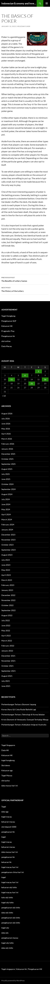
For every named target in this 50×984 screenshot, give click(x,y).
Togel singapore (8, 969)
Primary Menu (46, 3)
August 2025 (6, 469)
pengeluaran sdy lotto (10, 917)
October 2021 (7, 666)
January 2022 (7, 651)
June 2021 (5, 686)
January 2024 (7, 529)
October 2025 (7, 459)
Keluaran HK (7, 326)
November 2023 (8, 539)
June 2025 (5, 479)
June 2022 (5, 625)
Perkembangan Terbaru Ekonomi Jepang (18, 704)
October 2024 (7, 484)
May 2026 (5, 428)
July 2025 (5, 474)
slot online (5, 341)
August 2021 (6, 676)
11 (11, 379)
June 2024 (5, 504)
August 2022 (6, 615)
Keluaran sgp (7, 770)
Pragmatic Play (7, 331)
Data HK (5, 750)
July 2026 (5, 418)
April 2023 (6, 575)
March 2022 (6, 640)
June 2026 (5, 423)
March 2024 (6, 519)
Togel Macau (6, 775)
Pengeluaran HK (35, 969)
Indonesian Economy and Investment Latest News (19, 3)
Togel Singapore (8, 745)
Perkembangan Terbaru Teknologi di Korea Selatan (23, 714)
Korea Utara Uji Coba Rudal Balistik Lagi (18, 709)
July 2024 (5, 499)
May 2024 (5, 509)
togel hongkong (8, 760)
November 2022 (8, 600)
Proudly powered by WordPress (13, 981)
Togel (3, 806)
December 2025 (8, 454)
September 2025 (8, 464)
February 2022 (7, 645)
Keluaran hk (21, 969)
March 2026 (6, 439)
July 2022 (5, 620)
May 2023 (5, 570)
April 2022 (6, 635)
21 (32, 383)
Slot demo (5, 765)
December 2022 (8, 595)
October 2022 (7, 605)
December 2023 (8, 534)
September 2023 (8, 550)
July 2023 (5, 560)
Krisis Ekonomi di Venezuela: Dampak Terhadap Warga (24, 719)
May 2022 (5, 630)
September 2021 (8, 671)
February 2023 (7, 585)
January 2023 (7, 590)
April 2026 (6, 433)
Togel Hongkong (8, 316)
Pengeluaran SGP (8, 321)
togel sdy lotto (7, 943)
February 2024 (7, 524)
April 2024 (6, 514)
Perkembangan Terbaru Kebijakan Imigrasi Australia (23, 724)
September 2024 (8, 489)
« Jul (4, 395)
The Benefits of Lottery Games (14, 279)
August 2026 (6, 413)
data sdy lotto (7, 948)
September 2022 (8, 610)
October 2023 (7, 545)
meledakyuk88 (23, 26)
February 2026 (7, 444)
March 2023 (6, 580)
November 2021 (8, 661)
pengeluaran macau (9, 938)
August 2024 (6, 494)
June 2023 (5, 565)
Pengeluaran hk (8, 336)
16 (45, 379)
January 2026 (7, 449)
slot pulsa (5, 780)
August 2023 (6, 555)
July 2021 (5, 681)
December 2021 (8, 656)
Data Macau (6, 346)
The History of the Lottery (12, 289)
